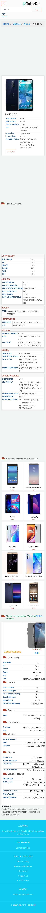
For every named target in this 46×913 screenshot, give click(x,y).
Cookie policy (23, 880)
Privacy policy (23, 862)
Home (6, 23)
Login (3, 14)
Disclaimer (23, 871)
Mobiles (17, 23)
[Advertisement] (23, 52)
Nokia (27, 23)
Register (4, 16)
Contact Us (23, 876)
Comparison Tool (23, 848)
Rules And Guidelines (23, 866)
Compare (11, 151)
